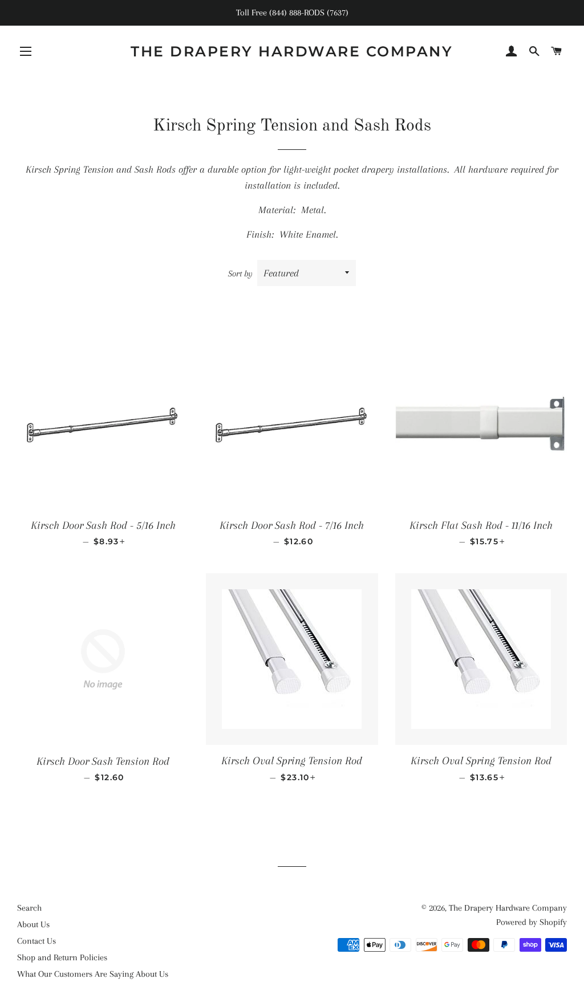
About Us (33, 924)
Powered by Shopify (531, 922)
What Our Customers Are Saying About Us (92, 974)
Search (29, 908)
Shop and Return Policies (62, 957)
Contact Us (36, 941)
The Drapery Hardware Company (292, 51)
